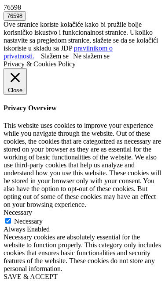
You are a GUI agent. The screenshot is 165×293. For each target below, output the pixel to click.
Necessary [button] (18, 212)
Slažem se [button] (55, 56)
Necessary (28, 221)
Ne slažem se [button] (91, 56)
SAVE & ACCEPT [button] (31, 276)
